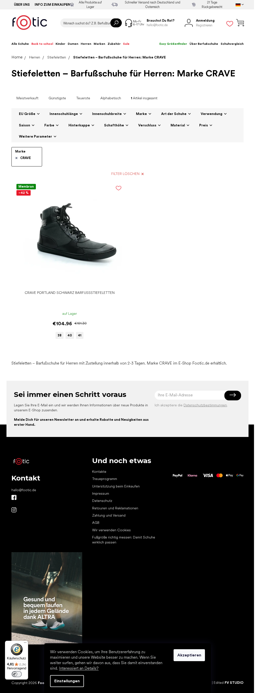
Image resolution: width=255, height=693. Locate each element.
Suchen (116, 22)
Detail (67, 280)
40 (69, 335)
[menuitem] (20, 43)
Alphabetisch (110, 98)
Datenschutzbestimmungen (205, 405)
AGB (95, 523)
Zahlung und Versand (109, 515)
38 (60, 335)
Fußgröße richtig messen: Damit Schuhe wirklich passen (123, 539)
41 (79, 335)
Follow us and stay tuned (13, 497)
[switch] (17, 674)
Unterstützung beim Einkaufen (116, 486)
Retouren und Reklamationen (115, 508)
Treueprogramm (104, 479)
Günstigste (57, 98)
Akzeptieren (189, 655)
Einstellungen (67, 681)
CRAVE (25, 158)
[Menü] (25, 644)
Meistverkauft (27, 98)
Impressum (100, 493)
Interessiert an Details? (79, 668)
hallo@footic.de (23, 490)
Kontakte (99, 472)
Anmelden (232, 395)
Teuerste (83, 98)
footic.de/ (13, 509)
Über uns (22, 4)
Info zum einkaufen (52, 4)
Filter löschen (125, 174)
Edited (229, 683)
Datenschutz (102, 501)
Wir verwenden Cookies (111, 530)
